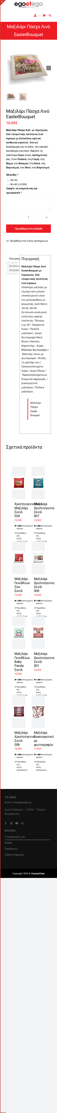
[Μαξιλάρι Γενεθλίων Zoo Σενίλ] (19, 557)
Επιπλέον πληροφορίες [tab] (13, 268)
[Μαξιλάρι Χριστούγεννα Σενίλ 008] (38, 557)
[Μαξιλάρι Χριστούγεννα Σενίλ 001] (38, 632)
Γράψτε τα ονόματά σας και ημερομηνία (21, 190)
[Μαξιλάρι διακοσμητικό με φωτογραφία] (38, 711)
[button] (27, 241)
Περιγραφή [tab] (13, 258)
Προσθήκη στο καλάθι (28, 228)
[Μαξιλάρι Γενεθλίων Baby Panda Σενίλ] (19, 632)
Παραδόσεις (11, 848)
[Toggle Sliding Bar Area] (3, 2)
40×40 (18, 184)
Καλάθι (8, 842)
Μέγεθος (12, 174)
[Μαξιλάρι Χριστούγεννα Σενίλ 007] (38, 482)
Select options (18, 527)
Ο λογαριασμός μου (15, 836)
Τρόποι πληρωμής (14, 854)
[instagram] (11, 823)
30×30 (13, 180)
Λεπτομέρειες (22, 526)
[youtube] (17, 823)
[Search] (50, 15)
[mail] (22, 823)
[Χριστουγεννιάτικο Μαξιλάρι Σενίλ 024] (19, 482)
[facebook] (6, 823)
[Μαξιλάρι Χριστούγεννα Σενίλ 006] (19, 711)
